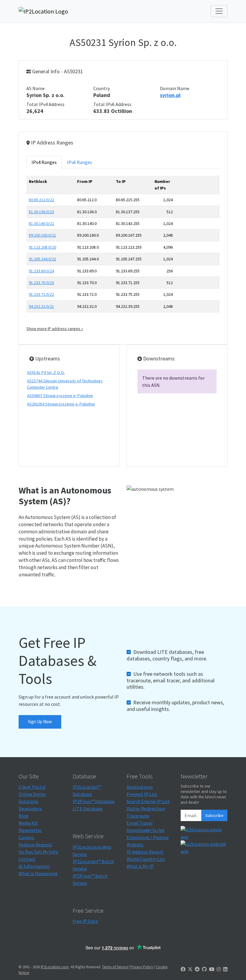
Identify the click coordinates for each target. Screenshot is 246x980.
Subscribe (214, 815)
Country (101, 88)
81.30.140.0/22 (41, 223)
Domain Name (174, 88)
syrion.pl (170, 95)
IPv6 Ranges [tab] (79, 162)
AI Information (34, 866)
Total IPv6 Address (112, 104)
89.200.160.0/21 (42, 235)
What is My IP (140, 866)
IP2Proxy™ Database (94, 801)
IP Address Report (145, 852)
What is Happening (38, 873)
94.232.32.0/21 (41, 306)
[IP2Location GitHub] (204, 969)
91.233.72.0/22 (41, 294)
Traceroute (138, 816)
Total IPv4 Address (45, 104)
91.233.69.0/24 (41, 271)
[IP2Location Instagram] (219, 969)
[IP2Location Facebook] (183, 969)
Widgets (135, 845)
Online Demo (32, 794)
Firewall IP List (142, 794)
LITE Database (88, 809)
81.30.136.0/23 (41, 211)
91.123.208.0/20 (42, 247)
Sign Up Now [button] (40, 721)
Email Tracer (140, 823)
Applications (140, 787)
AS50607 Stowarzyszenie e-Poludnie (60, 395)
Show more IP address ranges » (54, 328)
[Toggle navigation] (219, 11)
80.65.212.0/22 (41, 199)
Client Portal (32, 787)
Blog (23, 816)
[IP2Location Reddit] (197, 969)
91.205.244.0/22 (42, 259)
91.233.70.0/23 (41, 282)
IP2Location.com (55, 966)
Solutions (28, 801)
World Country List (146, 859)
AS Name (35, 88)
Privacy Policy (141, 966)
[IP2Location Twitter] (190, 969)
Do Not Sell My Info (38, 852)
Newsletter (30, 830)
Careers (26, 837)
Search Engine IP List (148, 801)
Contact (27, 859)
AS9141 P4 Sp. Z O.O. (46, 372)
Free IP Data (85, 921)
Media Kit (28, 823)
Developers (30, 809)
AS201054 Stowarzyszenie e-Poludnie (61, 404)
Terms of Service (115, 966)
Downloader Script (146, 830)
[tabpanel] (123, 254)
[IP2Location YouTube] (211, 969)
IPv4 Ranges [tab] (44, 162)
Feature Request (35, 845)
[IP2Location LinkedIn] (225, 969)
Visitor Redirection (146, 809)
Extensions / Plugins (148, 837)
